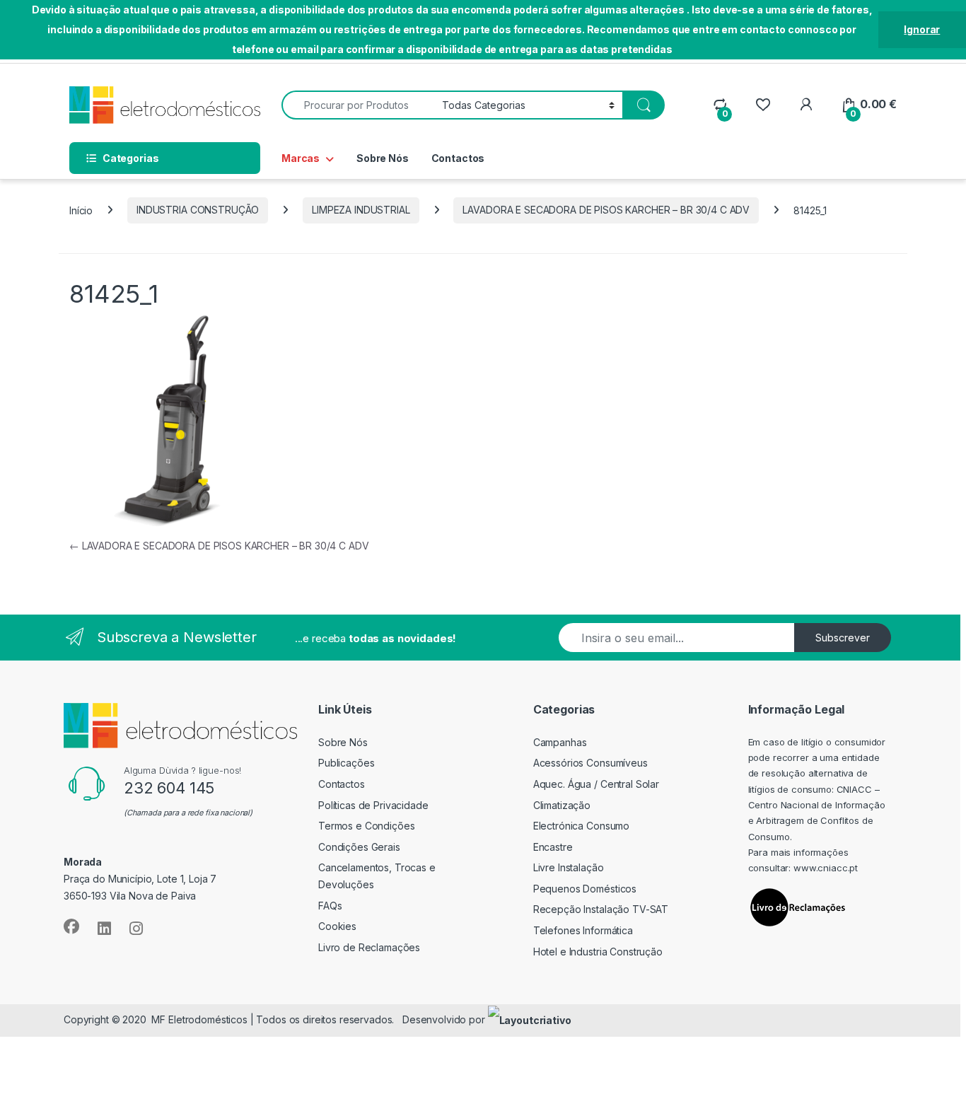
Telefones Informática (583, 930)
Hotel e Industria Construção (598, 952)
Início (81, 210)
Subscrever (842, 638)
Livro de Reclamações (369, 947)
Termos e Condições (366, 826)
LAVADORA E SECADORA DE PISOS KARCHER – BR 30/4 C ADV (606, 210)
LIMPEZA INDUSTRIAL (360, 210)
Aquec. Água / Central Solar (596, 784)
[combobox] (357, 105)
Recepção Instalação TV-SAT (600, 909)
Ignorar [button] (922, 29)
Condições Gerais (359, 847)
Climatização (561, 805)
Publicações (346, 763)
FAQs (330, 906)
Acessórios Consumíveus (590, 763)
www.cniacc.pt (825, 867)
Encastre (553, 847)
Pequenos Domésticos (584, 889)
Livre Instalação (568, 867)
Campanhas (560, 742)
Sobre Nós (382, 158)
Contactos (458, 158)
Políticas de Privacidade (373, 805)
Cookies (337, 926)
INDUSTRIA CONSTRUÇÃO (197, 210)
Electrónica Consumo (581, 826)
